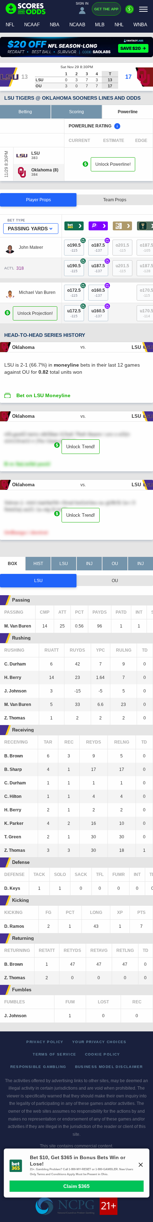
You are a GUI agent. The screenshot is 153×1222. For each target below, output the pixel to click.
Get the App (106, 9)
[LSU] (35, 153)
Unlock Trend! (80, 446)
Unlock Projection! (35, 313)
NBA (54, 24)
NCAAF (32, 24)
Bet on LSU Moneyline (43, 395)
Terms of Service (54, 1054)
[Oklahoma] (44, 170)
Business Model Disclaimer (109, 1067)
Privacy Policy (45, 1042)
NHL (119, 24)
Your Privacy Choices (99, 1042)
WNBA (140, 24)
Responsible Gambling (38, 1067)
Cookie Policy (102, 1054)
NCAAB (77, 24)
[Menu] (143, 9)
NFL (10, 24)
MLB (100, 24)
